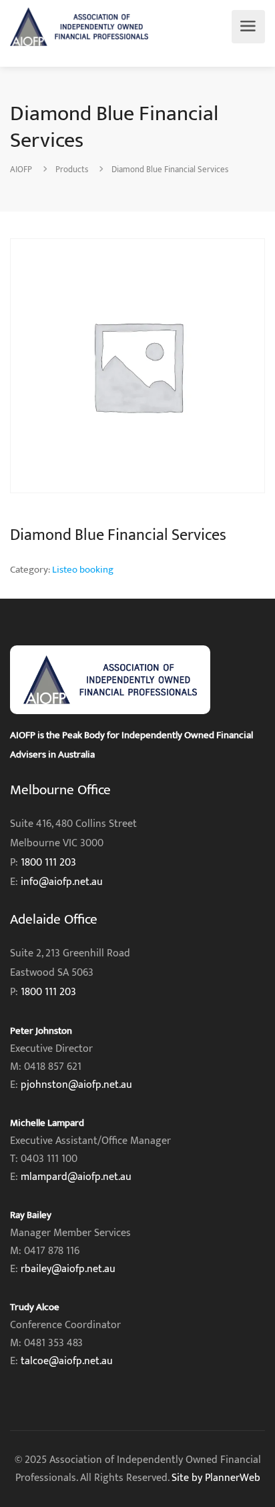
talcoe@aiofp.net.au (67, 1361)
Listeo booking (82, 569)
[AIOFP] (79, 26)
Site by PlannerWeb (216, 1478)
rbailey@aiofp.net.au (68, 1269)
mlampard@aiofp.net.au (76, 1177)
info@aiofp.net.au (62, 882)
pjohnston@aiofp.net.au (76, 1085)
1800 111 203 (48, 863)
